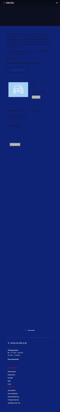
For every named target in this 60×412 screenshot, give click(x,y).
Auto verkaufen (13, 393)
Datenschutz (12, 371)
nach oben (42, 136)
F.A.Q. (9, 384)
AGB (9, 381)
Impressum (11, 375)
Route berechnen (13, 359)
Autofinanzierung (13, 397)
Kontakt (10, 378)
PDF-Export (36, 97)
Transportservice (13, 400)
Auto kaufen (12, 390)
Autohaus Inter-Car (14, 403)
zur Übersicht (15, 144)
